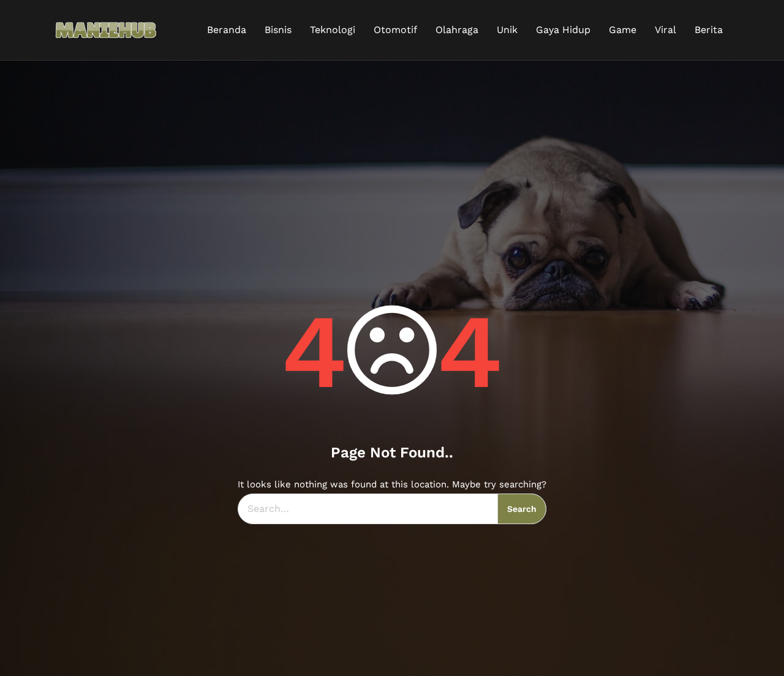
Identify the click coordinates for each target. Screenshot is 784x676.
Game (622, 30)
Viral (665, 30)
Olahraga (456, 30)
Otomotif (395, 30)
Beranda (226, 30)
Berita (709, 30)
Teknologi (332, 30)
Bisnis (278, 30)
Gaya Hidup (563, 30)
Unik (507, 30)
